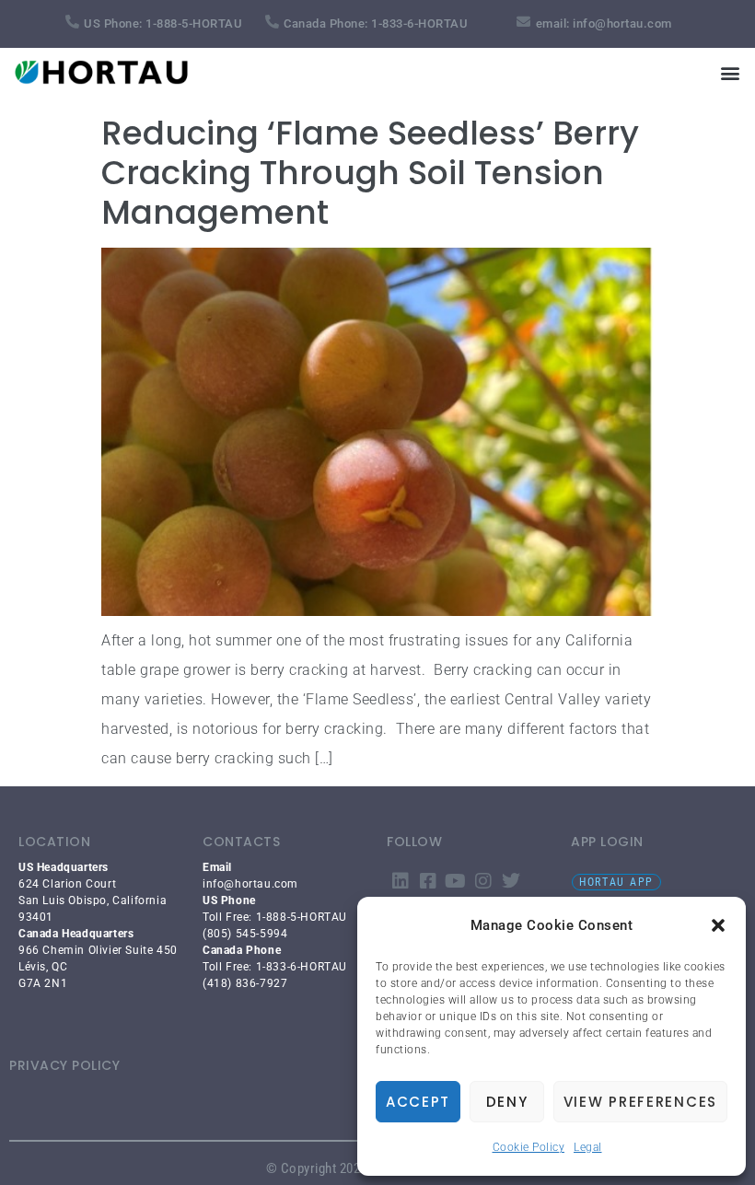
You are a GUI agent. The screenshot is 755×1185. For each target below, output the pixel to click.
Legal (588, 1147)
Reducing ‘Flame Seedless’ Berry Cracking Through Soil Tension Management (370, 173)
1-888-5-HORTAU (193, 23)
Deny (507, 1101)
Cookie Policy (529, 1147)
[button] (718, 925)
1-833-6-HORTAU (419, 23)
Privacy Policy (64, 1065)
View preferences (640, 1101)
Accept (418, 1101)
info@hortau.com (622, 23)
